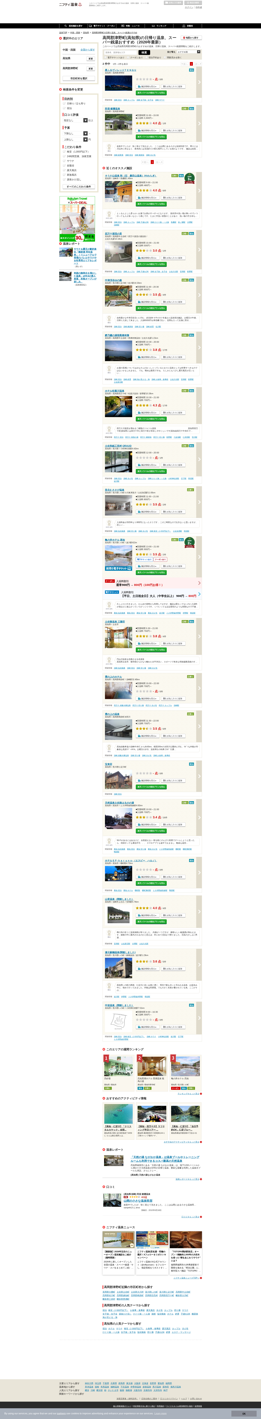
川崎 (93, 1390)
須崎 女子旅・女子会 (145, 100)
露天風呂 (150, 1310)
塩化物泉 (161, 1314)
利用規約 (160, 1406)
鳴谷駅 (192, 613)
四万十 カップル (165, 705)
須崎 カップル (129, 100)
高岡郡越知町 (123, 1295)
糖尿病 (195, 1314)
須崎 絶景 (150, 327)
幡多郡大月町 (182, 1295)
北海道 (145, 1383)
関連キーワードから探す (71, 1394)
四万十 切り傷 (159, 437)
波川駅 (116, 481)
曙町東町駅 (187, 849)
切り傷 (177, 1310)
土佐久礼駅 (173, 271)
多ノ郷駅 (181, 222)
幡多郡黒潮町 (123, 1299)
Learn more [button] (160, 1413)
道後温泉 (147, 1387)
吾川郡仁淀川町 (166, 1292)
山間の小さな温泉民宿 (138, 1200)
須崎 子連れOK (143, 222)
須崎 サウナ (160, 100)
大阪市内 (138, 1390)
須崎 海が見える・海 (141, 379)
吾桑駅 (173, 222)
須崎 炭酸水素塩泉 (121, 755)
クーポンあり (136, 57)
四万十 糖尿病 (145, 437)
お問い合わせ (196, 1399)
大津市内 (157, 1390)
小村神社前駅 (173, 478)
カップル (168, 1310)
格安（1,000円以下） (118, 1310)
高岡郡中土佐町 (183, 1292)
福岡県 (169, 1383)
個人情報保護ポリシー (122, 1406)
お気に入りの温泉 (173, 3)
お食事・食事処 (137, 1310)
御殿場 (129, 1390)
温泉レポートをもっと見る (187, 1179)
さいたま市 (113, 1390)
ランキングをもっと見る (188, 1094)
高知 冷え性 (152, 613)
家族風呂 (72, 175)
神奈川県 (89, 1383)
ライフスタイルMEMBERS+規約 (179, 1406)
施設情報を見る (148, 86)
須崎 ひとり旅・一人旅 (159, 222)
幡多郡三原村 (109, 1299)
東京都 (129, 1383)
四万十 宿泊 (118, 437)
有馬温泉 (105, 1387)
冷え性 (159, 1310)
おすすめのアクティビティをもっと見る (181, 1142)
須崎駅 (116, 225)
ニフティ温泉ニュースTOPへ (186, 1278)
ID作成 (199, 7)
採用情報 (198, 1406)
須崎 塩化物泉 (119, 531)
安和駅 (182, 271)
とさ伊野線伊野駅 (173, 613)
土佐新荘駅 (118, 382)
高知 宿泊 (131, 613)
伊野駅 (185, 613)
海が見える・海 (110, 1317)
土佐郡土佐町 (123, 1292)
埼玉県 (98, 1383)
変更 (91, 58)
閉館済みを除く (174, 57)
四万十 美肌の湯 (131, 437)
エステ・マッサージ (181, 1332)
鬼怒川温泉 (175, 1387)
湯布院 (166, 1387)
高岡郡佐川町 (109, 1295)
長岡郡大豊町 (109, 1292)
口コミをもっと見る (190, 1217)
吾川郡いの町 (151, 1292)
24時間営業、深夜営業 (79, 156)
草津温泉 (89, 1387)
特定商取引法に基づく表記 (144, 1406)
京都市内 (147, 1390)
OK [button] (244, 1413)
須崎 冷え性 (151, 155)
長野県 (153, 1383)
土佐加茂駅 (177, 531)
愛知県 (161, 1383)
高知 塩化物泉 (119, 613)
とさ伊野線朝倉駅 (166, 849)
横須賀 (99, 1390)
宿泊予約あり (155, 57)
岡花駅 (191, 478)
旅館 (153, 1314)
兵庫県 (114, 1383)
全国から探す (88, 49)
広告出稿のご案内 (149, 1399)
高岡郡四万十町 (166, 1295)
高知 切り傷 (141, 613)
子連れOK (185, 1314)
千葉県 (106, 1383)
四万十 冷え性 (151, 705)
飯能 (122, 1390)
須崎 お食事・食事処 (159, 379)
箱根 (97, 1387)
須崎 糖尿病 (139, 155)
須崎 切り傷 (139, 327)
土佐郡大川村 (137, 1292)
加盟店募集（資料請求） (127, 1399)
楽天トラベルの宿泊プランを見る (151, 93)
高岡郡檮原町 (137, 1295)
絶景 (177, 1314)
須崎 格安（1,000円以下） (160, 531)
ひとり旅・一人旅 (141, 1314)
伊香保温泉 (135, 1387)
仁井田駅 (186, 437)
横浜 (87, 1390)
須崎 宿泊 (118, 100)
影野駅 (190, 271)
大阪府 (137, 1383)
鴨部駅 (116, 852)
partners (61, 1413)
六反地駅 (177, 437)
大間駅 (190, 222)
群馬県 (121, 1383)
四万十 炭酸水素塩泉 (122, 705)
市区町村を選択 (78, 78)
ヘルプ (184, 1399)
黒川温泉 (157, 1387)
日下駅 (183, 478)
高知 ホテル (128, 890)
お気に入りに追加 (174, 86)
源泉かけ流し (125, 1314)
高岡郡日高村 (151, 1295)
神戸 (165, 1390)
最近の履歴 (193, 3)
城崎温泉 (115, 1387)
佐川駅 (158, 327)
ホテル (170, 1314)
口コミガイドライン (169, 1399)
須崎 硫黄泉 (118, 155)
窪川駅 (194, 437)
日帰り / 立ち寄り (76, 103)
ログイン (189, 7)
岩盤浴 (70, 165)
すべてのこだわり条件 (79, 186)
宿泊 (105, 1310)
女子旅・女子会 (110, 1314)
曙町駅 (178, 849)
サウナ (185, 1310)
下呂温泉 (125, 1387)
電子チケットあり (116, 57)
